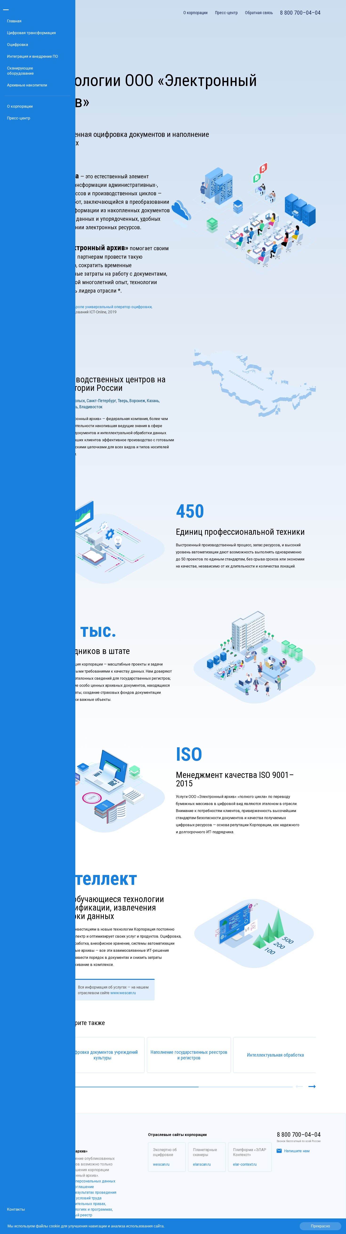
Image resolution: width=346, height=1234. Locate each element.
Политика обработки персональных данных (76, 1181)
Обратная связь (259, 12)
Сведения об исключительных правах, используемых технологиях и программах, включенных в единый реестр (75, 1209)
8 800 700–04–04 (300, 12)
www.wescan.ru (122, 993)
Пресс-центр (226, 12)
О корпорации (195, 12)
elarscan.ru (202, 1164)
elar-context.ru (245, 1164)
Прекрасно (320, 1226)
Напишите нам (297, 1151)
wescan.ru (161, 1164)
